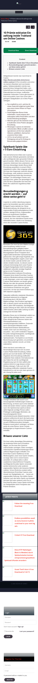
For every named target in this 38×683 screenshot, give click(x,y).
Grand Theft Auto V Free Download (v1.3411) (24, 570)
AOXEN (14, 42)
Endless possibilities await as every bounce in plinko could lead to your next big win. (25, 522)
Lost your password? (27, 631)
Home (3, 19)
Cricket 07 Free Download (24, 535)
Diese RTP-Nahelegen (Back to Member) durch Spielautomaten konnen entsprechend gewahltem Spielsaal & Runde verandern (19, 555)
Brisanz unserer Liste (17, 69)
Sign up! (20, 626)
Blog (7, 19)
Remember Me (10, 631)
